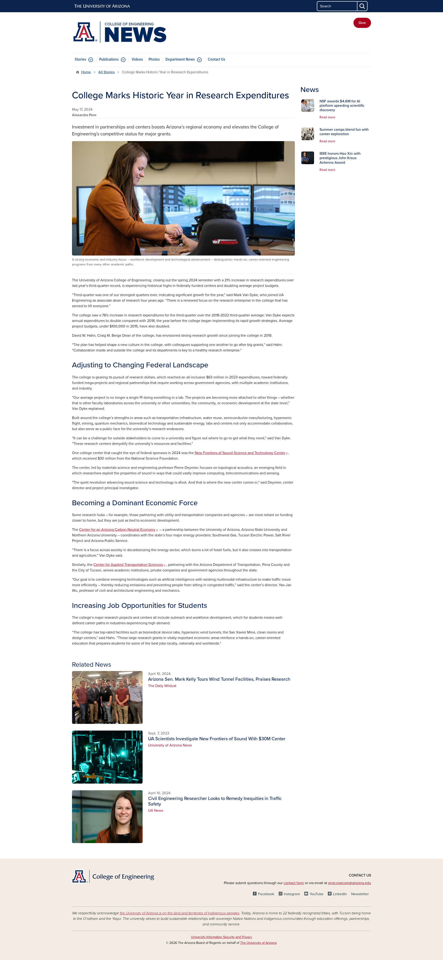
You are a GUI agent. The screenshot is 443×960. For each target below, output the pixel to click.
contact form (294, 883)
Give (362, 23)
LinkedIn (340, 894)
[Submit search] (362, 6)
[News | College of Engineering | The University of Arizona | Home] (120, 32)
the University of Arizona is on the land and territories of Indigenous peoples (179, 913)
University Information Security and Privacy (221, 937)
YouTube (316, 894)
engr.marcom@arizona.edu (349, 883)
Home (86, 72)
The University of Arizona (258, 943)
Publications (109, 59)
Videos (137, 59)
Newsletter (360, 894)
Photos (154, 59)
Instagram (292, 894)
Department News (180, 59)
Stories (80, 59)
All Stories (106, 72)
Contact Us (216, 59)
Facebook (266, 894)
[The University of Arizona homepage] (102, 6)
